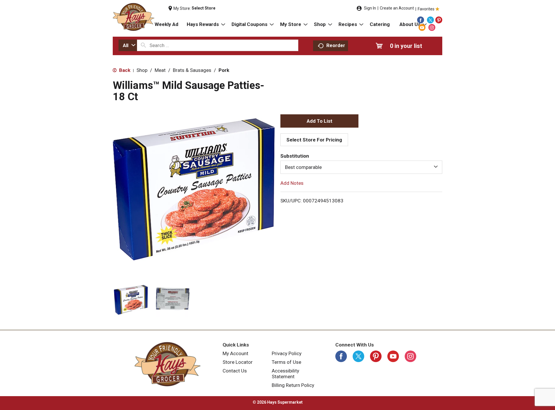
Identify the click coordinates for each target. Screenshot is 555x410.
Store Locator (238, 362)
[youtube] (422, 27)
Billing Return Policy (293, 385)
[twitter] (430, 19)
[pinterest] (438, 19)
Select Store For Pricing (314, 140)
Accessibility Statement (285, 373)
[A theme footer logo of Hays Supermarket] (168, 364)
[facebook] (420, 19)
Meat (160, 70)
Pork (224, 70)
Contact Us (235, 371)
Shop (141, 70)
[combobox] (128, 45)
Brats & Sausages (192, 70)
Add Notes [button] (292, 183)
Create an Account (397, 8)
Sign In (370, 8)
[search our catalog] (143, 45)
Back (124, 70)
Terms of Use (286, 362)
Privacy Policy (286, 353)
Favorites (426, 9)
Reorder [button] (335, 45)
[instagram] (431, 27)
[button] (131, 300)
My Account (235, 353)
